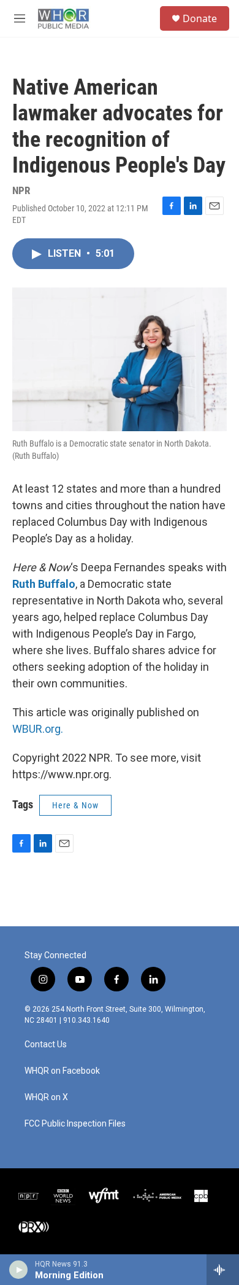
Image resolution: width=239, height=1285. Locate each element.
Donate (200, 18)
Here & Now (75, 805)
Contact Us (46, 1044)
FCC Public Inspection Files (75, 1123)
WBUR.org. (37, 728)
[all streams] (223, 1269)
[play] (18, 1270)
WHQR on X (46, 1097)
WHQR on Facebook (62, 1071)
